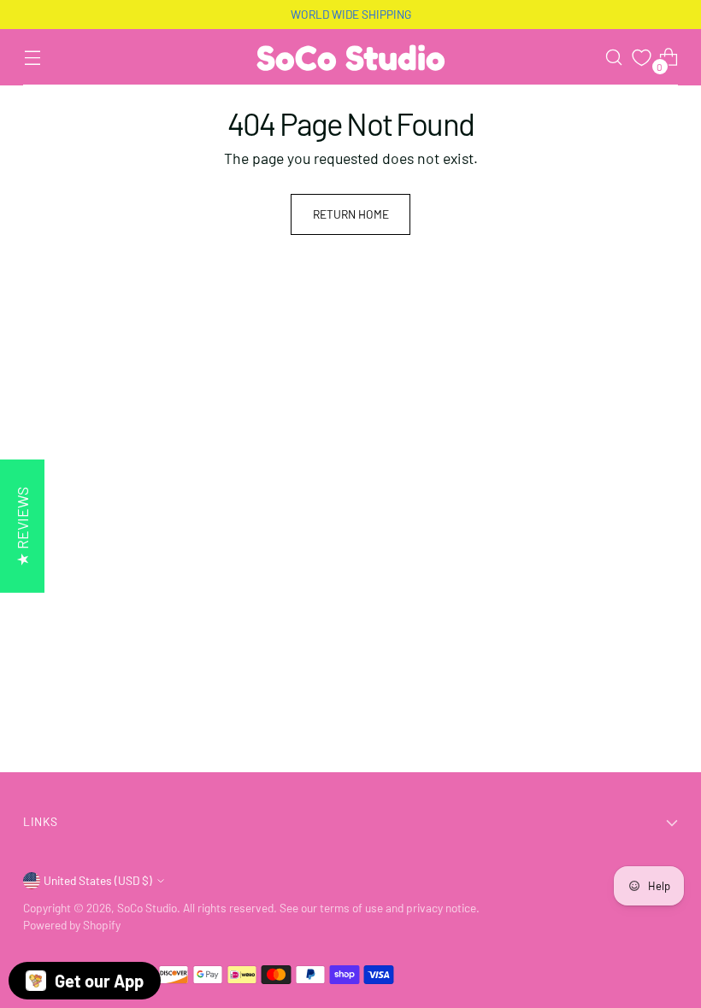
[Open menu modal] (32, 57)
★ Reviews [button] (22, 526)
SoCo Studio (147, 907)
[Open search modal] (614, 57)
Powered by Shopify (72, 924)
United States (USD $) (98, 880)
